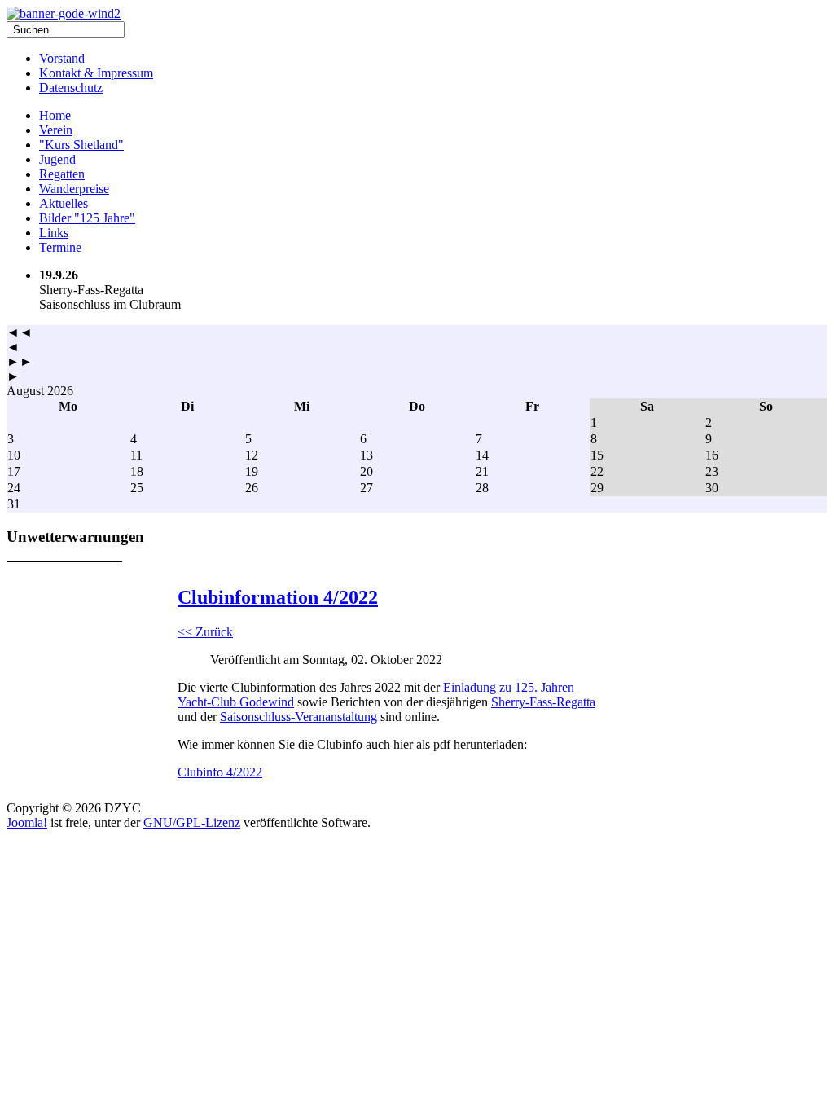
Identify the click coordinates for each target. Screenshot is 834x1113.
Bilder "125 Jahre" (87, 218)
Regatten (62, 174)
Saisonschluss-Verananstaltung (298, 717)
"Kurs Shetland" (81, 145)
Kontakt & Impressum (96, 73)
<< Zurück (205, 632)
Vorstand (62, 58)
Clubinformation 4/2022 (278, 597)
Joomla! (27, 822)
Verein (55, 130)
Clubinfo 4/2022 (220, 772)
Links (53, 233)
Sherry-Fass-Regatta (543, 702)
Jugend (57, 159)
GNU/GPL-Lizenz (191, 822)
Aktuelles (63, 203)
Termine (60, 247)
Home (55, 115)
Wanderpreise (74, 189)
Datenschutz (71, 88)
